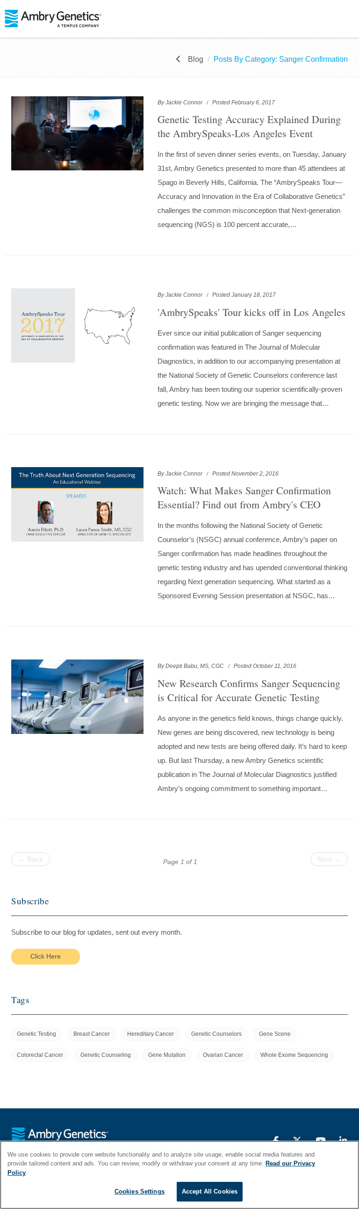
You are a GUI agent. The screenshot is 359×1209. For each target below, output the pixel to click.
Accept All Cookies (209, 1191)
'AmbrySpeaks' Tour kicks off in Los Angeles (251, 312)
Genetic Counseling (105, 1055)
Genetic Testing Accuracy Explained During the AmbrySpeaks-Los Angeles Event (249, 126)
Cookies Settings (140, 1191)
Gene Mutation (167, 1055)
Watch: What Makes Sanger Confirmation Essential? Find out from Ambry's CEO (244, 497)
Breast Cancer (91, 1034)
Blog (195, 59)
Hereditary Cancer (150, 1034)
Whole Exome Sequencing (294, 1055)
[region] (179, 1175)
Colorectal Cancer (40, 1055)
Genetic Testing (36, 1034)
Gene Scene (275, 1034)
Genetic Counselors (216, 1034)
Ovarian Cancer (223, 1055)
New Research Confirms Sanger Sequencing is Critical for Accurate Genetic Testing (249, 690)
